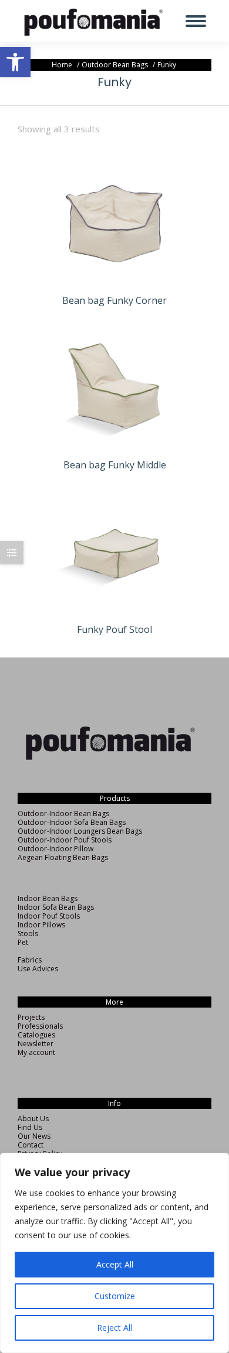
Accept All (114, 1264)
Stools (28, 933)
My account (36, 1052)
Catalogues (36, 1035)
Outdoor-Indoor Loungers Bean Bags (80, 831)
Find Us (30, 1127)
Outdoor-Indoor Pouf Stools (65, 840)
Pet (23, 942)
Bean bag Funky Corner (114, 300)
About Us (33, 1118)
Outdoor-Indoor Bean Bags (63, 813)
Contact (30, 1145)
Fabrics (30, 960)
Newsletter (35, 1044)
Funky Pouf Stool (114, 629)
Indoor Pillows (41, 925)
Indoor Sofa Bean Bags (56, 907)
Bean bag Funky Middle (114, 464)
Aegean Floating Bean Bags (63, 857)
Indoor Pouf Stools (49, 916)
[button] (15, 62)
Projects (31, 1017)
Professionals (40, 1026)
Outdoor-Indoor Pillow (55, 849)
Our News (34, 1136)
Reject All (114, 1327)
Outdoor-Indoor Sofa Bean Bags (72, 822)
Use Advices (38, 969)
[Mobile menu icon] (195, 21)
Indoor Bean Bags (48, 898)
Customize (115, 1295)
